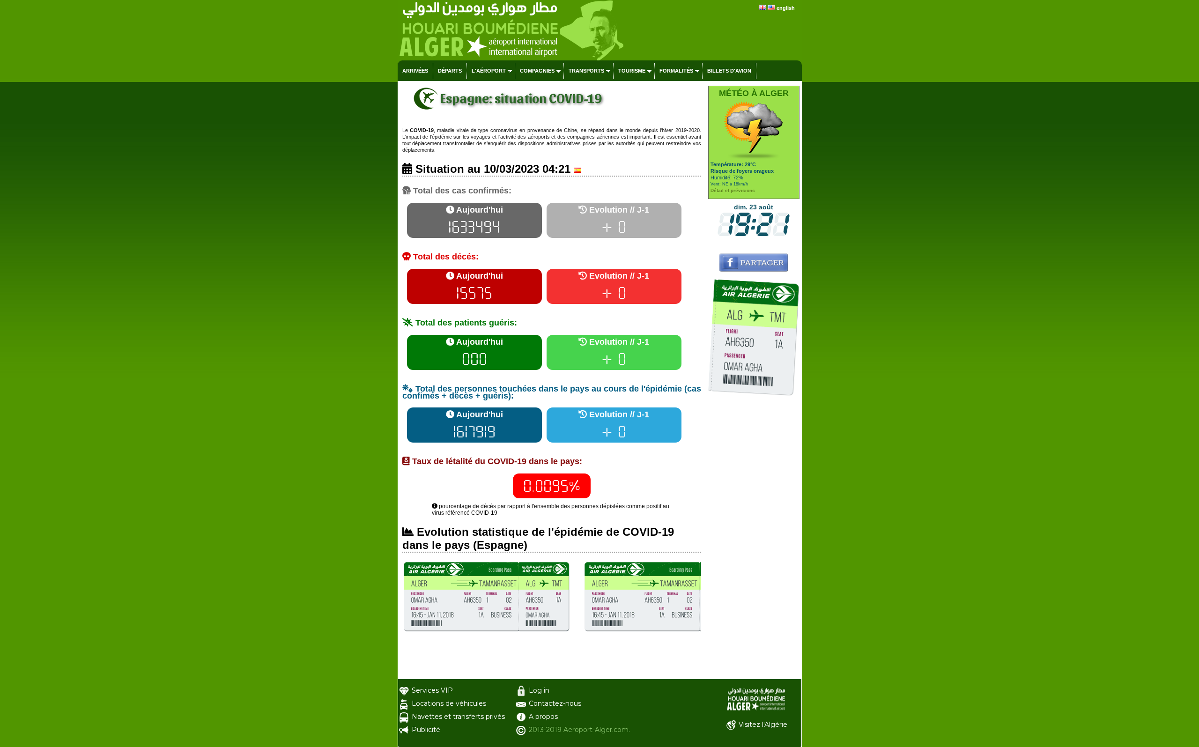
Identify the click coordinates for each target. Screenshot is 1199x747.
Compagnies (537, 71)
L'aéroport (489, 71)
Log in (539, 690)
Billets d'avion (729, 71)
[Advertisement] (753, 538)
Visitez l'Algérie (763, 724)
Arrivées (415, 71)
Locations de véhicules (449, 703)
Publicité (426, 729)
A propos (543, 716)
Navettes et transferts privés (458, 716)
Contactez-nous (555, 703)
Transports (586, 71)
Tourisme (631, 71)
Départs (450, 71)
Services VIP (432, 690)
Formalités (676, 71)
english (786, 8)
